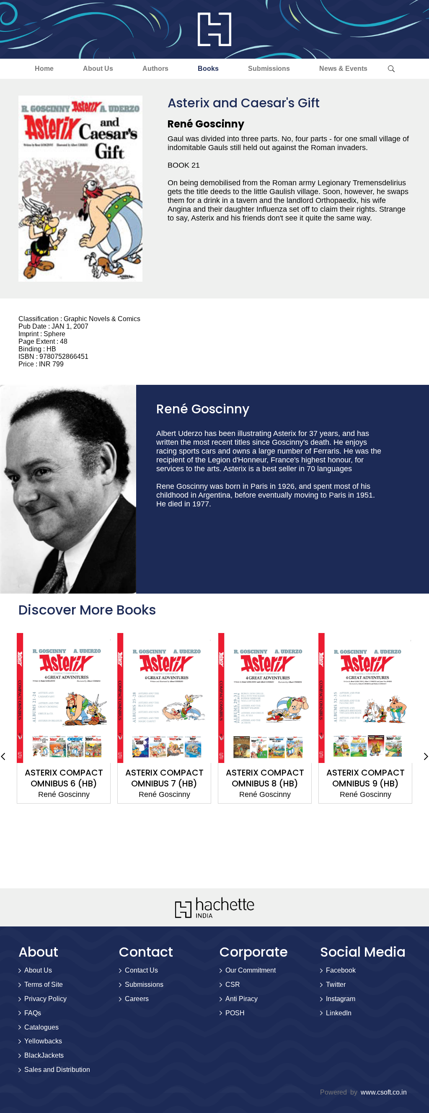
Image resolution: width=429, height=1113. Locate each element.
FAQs (32, 1013)
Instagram (340, 998)
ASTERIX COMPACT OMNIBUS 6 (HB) (64, 778)
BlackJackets (44, 1055)
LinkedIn (338, 1013)
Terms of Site (43, 984)
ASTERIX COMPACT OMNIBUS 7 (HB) (164, 778)
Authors (155, 68)
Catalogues (41, 1027)
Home (44, 68)
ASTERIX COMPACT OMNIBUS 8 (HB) (265, 778)
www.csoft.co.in (384, 1092)
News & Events (343, 68)
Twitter (336, 984)
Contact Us (141, 970)
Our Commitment (250, 970)
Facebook (341, 970)
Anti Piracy (241, 998)
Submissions (269, 68)
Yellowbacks (43, 1041)
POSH (235, 1013)
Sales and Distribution (57, 1069)
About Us (98, 68)
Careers (137, 998)
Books (208, 68)
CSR (232, 984)
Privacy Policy (45, 998)
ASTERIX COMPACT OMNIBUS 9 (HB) (365, 778)
